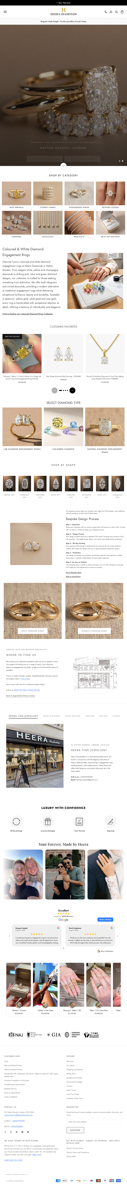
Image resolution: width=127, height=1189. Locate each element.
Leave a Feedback (10, 1097)
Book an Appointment (73, 576)
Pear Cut (55, 495)
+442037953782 (18, 1121)
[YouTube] (22, 1131)
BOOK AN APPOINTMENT (82, 154)
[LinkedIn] (28, 1131)
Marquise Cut (118, 496)
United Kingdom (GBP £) (16, 1174)
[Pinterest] (16, 1131)
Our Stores (71, 1065)
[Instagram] (11, 1131)
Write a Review (105, 919)
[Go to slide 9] (63, 948)
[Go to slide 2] (63, 390)
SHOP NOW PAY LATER (13, 1160)
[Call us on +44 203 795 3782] (106, 12)
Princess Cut (86, 496)
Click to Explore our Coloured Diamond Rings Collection (27, 313)
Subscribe (75, 1130)
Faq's (6, 1061)
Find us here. (25, 678)
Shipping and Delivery (75, 1069)
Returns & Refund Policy (13, 1065)
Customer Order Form (75, 1098)
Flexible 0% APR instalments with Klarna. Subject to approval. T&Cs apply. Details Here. (31, 1075)
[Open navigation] (5, 12)
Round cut (9, 495)
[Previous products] (55, 390)
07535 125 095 (34, 690)
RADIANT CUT (71, 496)
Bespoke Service (10, 1088)
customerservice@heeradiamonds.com (18, 1115)
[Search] (116, 11)
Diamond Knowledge (74, 1082)
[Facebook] (5, 1131)
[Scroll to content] (63, 166)
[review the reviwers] (58, 928)
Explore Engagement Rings (44, 154)
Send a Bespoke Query (74, 572)
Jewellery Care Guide (74, 1078)
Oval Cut (102, 495)
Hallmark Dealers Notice (13, 1069)
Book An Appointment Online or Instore (20, 695)
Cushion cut (40, 496)
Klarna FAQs (71, 1156)
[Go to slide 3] (65, 390)
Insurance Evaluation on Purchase (16, 1080)
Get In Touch (71, 1090)
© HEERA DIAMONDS (15, 1181)
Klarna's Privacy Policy (75, 1148)
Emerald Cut (24, 496)
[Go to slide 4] (67, 390)
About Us (70, 1061)
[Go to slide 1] (60, 390)
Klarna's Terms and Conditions (78, 1152)
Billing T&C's (71, 1073)
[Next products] (72, 390)
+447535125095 (16, 1126)
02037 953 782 (20, 690)
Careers (69, 1086)
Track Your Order (73, 1094)
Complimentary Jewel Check (14, 1084)
